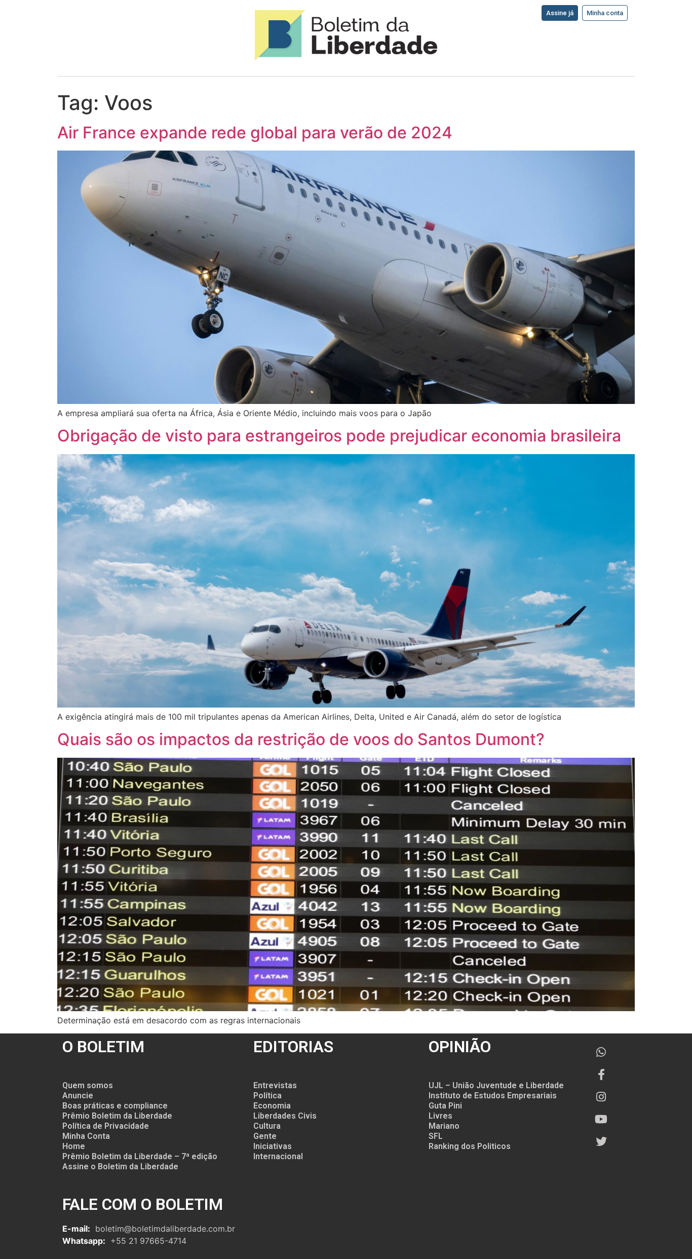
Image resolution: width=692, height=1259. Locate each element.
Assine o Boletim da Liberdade (120, 1166)
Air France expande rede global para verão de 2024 (254, 132)
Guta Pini (445, 1105)
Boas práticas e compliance (115, 1105)
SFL (436, 1136)
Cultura (267, 1126)
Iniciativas (272, 1146)
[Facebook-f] (601, 1074)
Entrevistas (275, 1085)
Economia (272, 1105)
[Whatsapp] (601, 1052)
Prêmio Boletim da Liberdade (117, 1116)
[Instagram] (601, 1097)
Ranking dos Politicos (470, 1146)
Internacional (278, 1156)
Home (73, 1146)
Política (267, 1095)
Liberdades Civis (285, 1116)
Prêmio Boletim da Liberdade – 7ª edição (139, 1156)
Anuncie (77, 1095)
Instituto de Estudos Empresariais (493, 1095)
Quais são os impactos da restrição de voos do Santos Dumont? (301, 739)
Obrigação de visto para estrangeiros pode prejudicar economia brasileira (339, 436)
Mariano (444, 1126)
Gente (265, 1136)
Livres (440, 1116)
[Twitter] (601, 1141)
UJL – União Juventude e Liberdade (496, 1085)
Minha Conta (86, 1136)
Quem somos (87, 1085)
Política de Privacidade (105, 1126)
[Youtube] (601, 1119)
